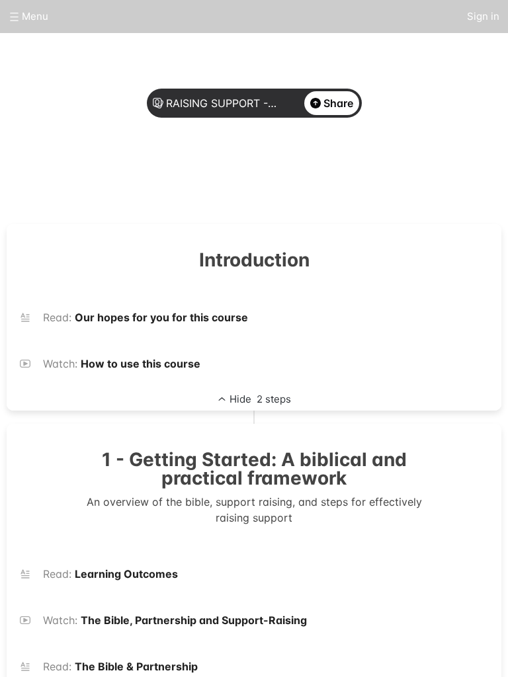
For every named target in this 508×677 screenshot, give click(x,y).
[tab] (205, 173)
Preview (303, 173)
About (205, 173)
